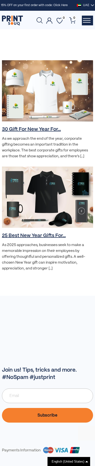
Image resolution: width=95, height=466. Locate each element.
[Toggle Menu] (87, 20)
